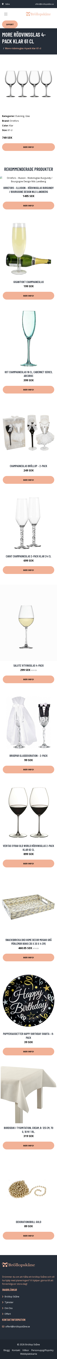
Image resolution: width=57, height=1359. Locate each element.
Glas (27, 116)
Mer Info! (28, 147)
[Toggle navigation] (6, 14)
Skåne (7, 4)
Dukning (19, 116)
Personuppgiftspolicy (42, 1350)
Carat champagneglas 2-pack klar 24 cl (28, 556)
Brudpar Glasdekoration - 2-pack (29, 755)
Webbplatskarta (28, 1353)
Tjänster (9, 1302)
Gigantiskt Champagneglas (28, 282)
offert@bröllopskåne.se (44, 4)
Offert (10, 24)
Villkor (25, 1350)
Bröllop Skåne (12, 1296)
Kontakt (16, 1350)
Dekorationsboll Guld (28, 1222)
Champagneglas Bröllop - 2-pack (28, 466)
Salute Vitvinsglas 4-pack (28, 665)
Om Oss (9, 1308)
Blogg (6, 1350)
